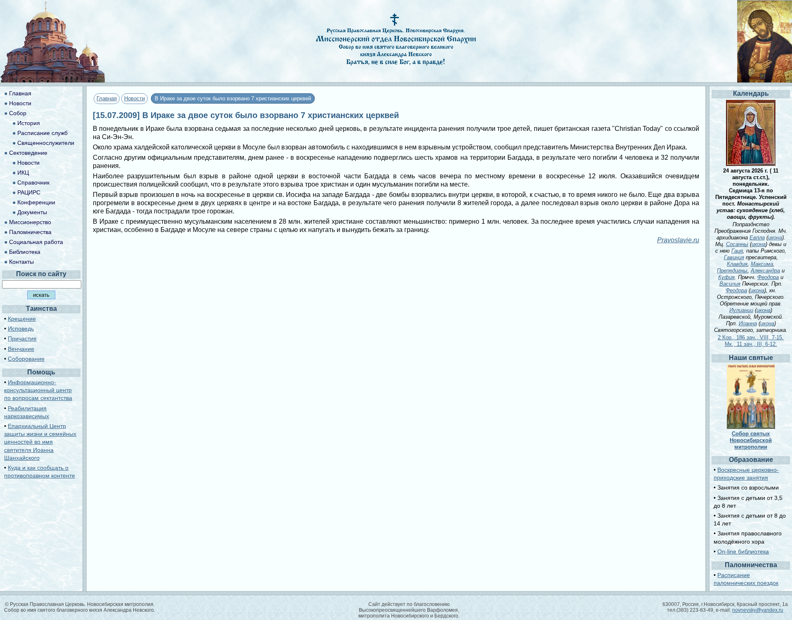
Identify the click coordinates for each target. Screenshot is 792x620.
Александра (765, 270)
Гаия (737, 251)
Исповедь (21, 328)
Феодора (768, 277)
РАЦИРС (28, 192)
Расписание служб (42, 133)
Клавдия (737, 264)
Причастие (22, 338)
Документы (32, 212)
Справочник (33, 182)
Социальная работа (36, 242)
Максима (762, 264)
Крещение (22, 318)
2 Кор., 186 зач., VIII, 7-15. (751, 337)
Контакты (21, 261)
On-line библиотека (743, 551)
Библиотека (24, 251)
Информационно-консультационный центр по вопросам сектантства (38, 390)
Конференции (36, 202)
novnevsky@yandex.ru (757, 610)
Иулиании (741, 310)
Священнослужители (45, 143)
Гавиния (734, 257)
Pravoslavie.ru (678, 240)
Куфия (726, 277)
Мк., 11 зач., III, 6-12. (751, 344)
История (28, 123)
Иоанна (748, 323)
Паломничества (30, 232)
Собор (17, 113)
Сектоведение (28, 152)
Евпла (757, 237)
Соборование (26, 358)
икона (775, 237)
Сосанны (737, 244)
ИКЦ (23, 172)
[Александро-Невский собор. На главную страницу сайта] (53, 80)
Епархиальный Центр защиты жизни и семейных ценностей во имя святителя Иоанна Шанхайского (40, 442)
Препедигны (732, 270)
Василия (729, 284)
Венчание (21, 348)
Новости (134, 98)
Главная (107, 98)
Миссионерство (30, 222)
